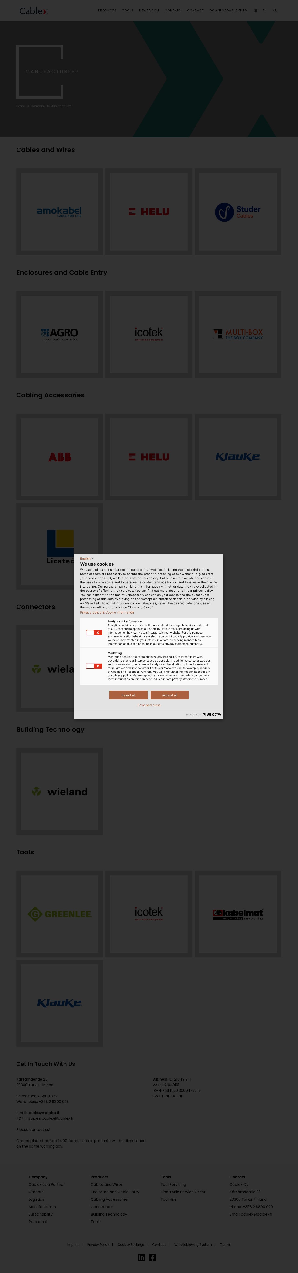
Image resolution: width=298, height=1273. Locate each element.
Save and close (149, 705)
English (85, 558)
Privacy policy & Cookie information (107, 612)
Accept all (169, 695)
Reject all (128, 695)
